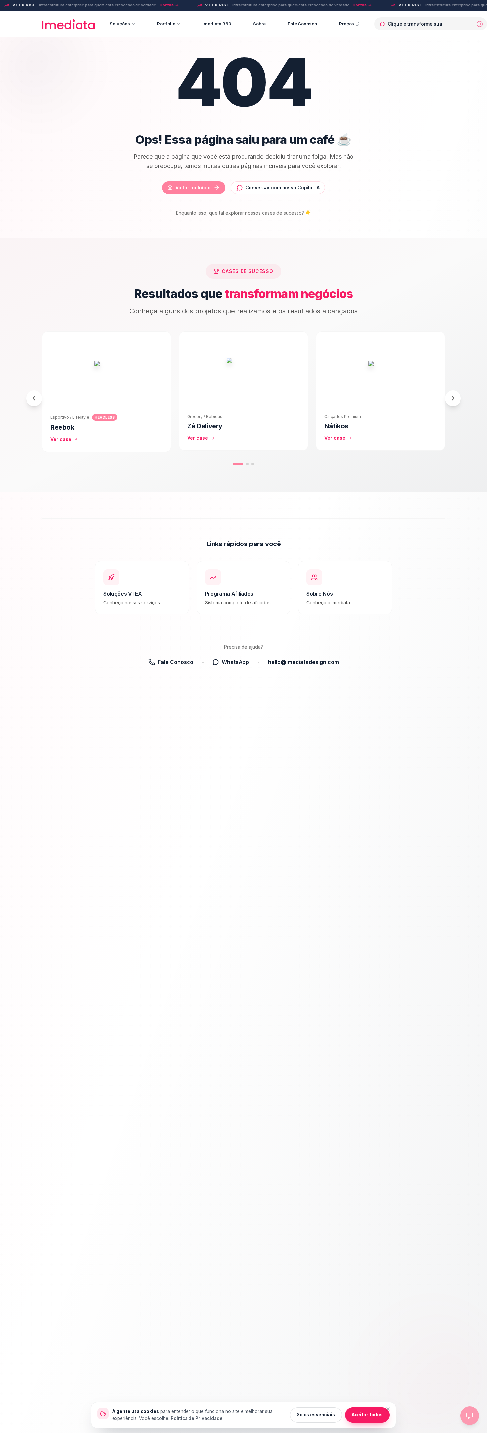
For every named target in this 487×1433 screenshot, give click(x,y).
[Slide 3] (252, 464)
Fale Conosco (302, 24)
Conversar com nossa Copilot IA (282, 187)
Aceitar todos (367, 1414)
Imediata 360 (216, 24)
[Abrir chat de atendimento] (469, 1415)
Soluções (120, 24)
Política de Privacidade (197, 1418)
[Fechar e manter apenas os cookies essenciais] (388, 1409)
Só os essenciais (316, 1414)
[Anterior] (34, 398)
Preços (346, 24)
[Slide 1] (238, 464)
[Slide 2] (247, 464)
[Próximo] (453, 398)
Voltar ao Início (193, 187)
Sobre (259, 24)
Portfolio (166, 24)
